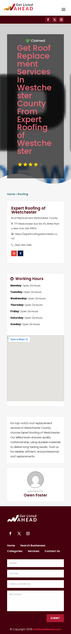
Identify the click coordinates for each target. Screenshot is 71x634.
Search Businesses (32, 545)
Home (11, 194)
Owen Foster (35, 495)
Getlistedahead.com (47, 629)
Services (33, 551)
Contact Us (52, 551)
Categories (14, 551)
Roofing (23, 194)
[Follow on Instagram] (61, 19)
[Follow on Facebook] (48, 19)
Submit (55, 618)
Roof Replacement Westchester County (34, 218)
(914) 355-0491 (23, 245)
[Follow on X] (54, 19)
